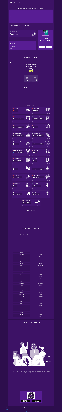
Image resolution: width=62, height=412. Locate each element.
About (7, 409)
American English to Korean (28, 8)
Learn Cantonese (41, 411)
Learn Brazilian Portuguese (43, 410)
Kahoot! (45, 2)
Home (21, 8)
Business (48, 2)
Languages (39, 2)
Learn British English (25, 411)
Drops (37, 2)
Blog (42, 2)
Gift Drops (51, 2)
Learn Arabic (23, 410)
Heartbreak (36, 8)
